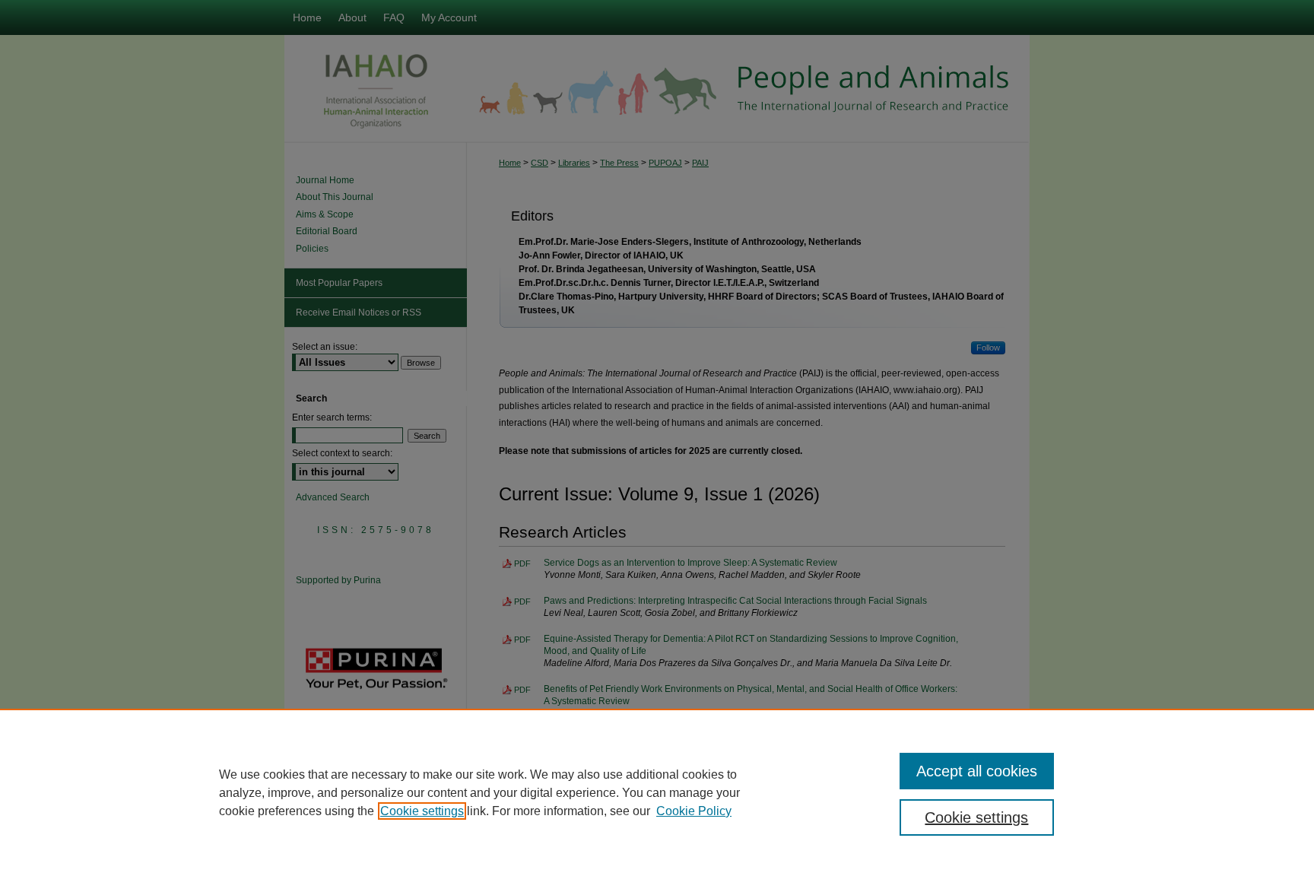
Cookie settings (422, 811)
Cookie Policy (694, 811)
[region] (657, 792)
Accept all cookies (976, 771)
